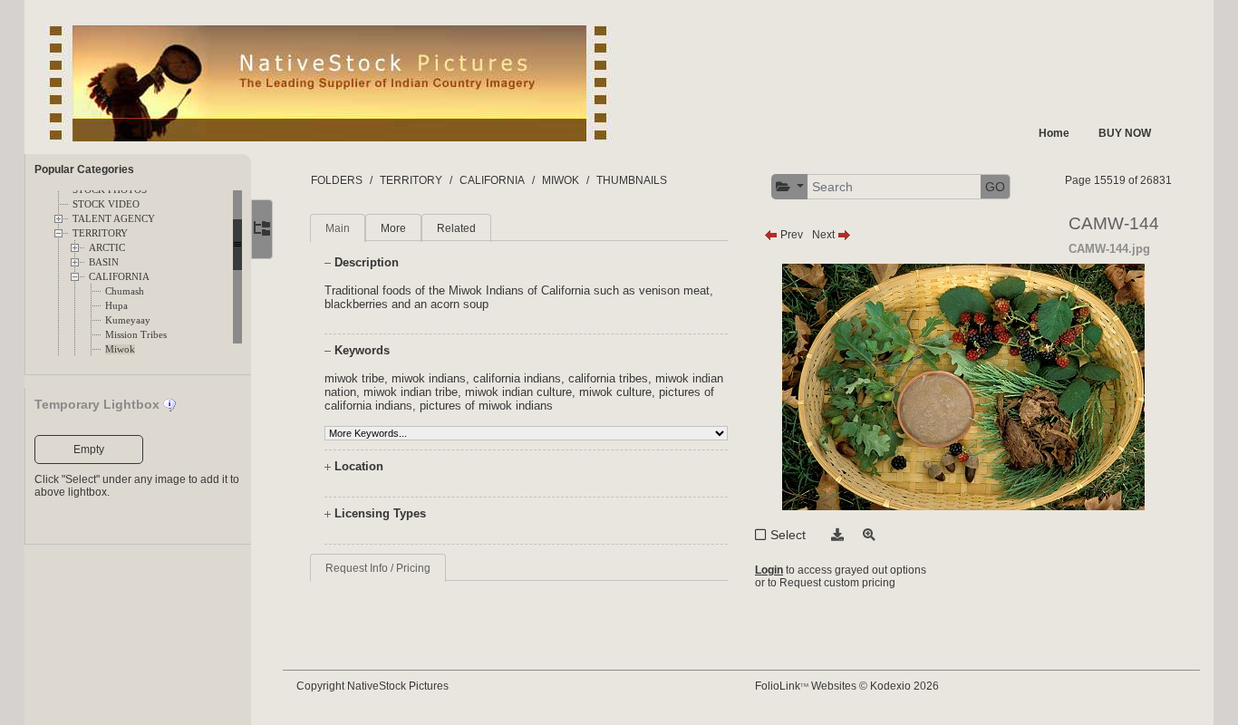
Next (824, 234)
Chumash (124, 291)
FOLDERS (337, 180)
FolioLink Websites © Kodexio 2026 (847, 686)
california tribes (608, 378)
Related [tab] (456, 228)
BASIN (104, 262)
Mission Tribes (136, 335)
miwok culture (615, 392)
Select (788, 534)
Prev (790, 234)
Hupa (116, 306)
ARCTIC (107, 248)
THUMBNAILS (631, 180)
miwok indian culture (518, 392)
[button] (790, 187)
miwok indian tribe (410, 392)
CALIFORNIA (119, 277)
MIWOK (560, 180)
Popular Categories (84, 169)
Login (769, 570)
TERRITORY (100, 233)
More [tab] (393, 228)
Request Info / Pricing (377, 568)
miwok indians (429, 378)
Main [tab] (337, 228)
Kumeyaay (127, 320)
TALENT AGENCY (114, 219)
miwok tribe (354, 378)
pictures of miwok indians (486, 405)
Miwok (120, 349)
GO (995, 186)
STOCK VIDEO (106, 204)
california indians (517, 378)
